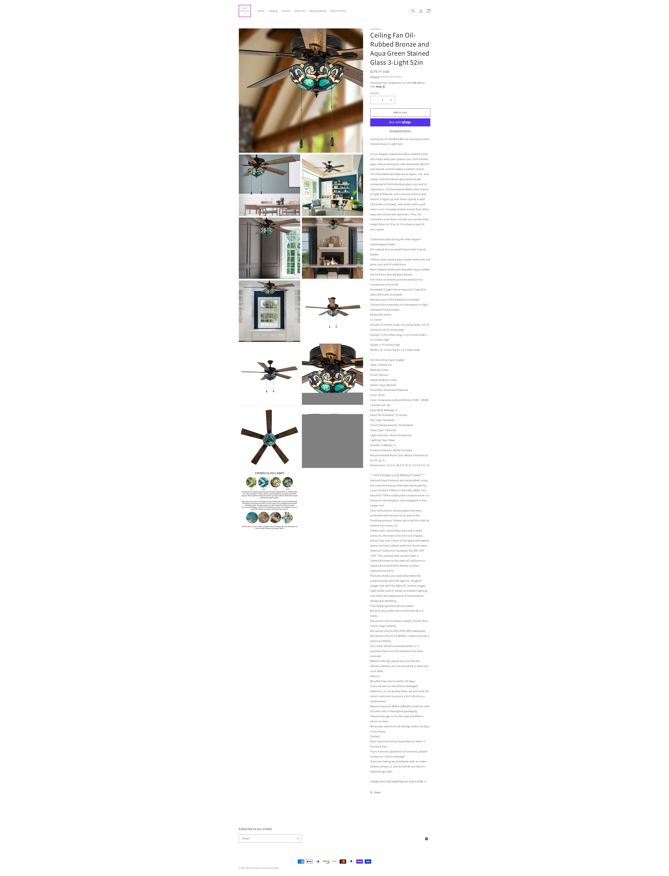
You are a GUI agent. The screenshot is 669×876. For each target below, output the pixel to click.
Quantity (374, 93)
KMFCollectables (253, 868)
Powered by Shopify (270, 868)
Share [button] (377, 792)
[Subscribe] (297, 839)
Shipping (374, 76)
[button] (413, 11)
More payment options (400, 130)
